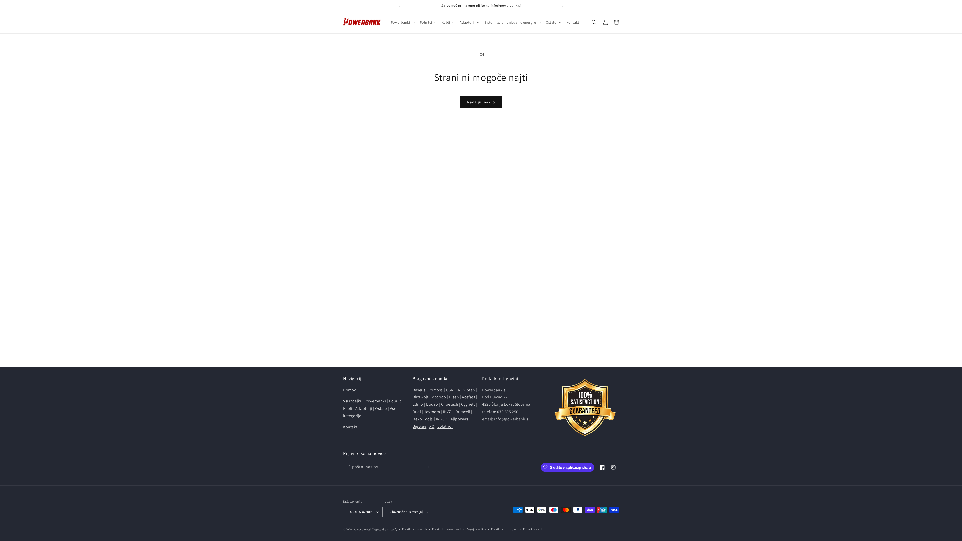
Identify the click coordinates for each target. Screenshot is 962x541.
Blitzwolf (420, 397)
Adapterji (363, 408)
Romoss (435, 390)
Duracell (462, 411)
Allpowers (459, 419)
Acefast (468, 397)
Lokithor (445, 426)
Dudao (432, 404)
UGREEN (453, 390)
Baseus (419, 390)
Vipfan (469, 390)
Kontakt (350, 427)
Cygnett (468, 404)
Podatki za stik (533, 529)
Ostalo (381, 408)
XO (431, 426)
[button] (402, 22)
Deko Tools (423, 419)
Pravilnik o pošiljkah (504, 529)
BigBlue (419, 426)
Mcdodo (438, 397)
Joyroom (432, 411)
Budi (417, 411)
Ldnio (418, 404)
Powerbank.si (362, 529)
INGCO (442, 419)
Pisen (454, 397)
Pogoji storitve (476, 529)
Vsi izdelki (352, 401)
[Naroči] (427, 467)
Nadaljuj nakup (481, 102)
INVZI (447, 411)
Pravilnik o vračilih (414, 529)
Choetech (449, 404)
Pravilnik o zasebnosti (446, 529)
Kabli (347, 408)
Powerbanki (375, 401)
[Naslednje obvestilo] (562, 5)
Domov (349, 390)
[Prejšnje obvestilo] (399, 5)
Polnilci (396, 401)
